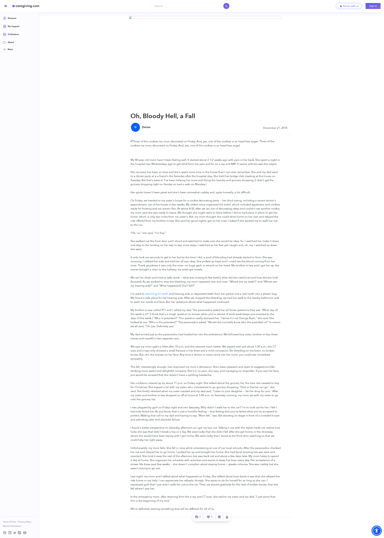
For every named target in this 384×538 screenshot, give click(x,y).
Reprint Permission (12, 526)
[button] (376, 530)
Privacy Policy (24, 521)
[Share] (227, 517)
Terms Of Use (9, 521)
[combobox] (190, 6)
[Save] (219, 517)
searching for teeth (156, 294)
